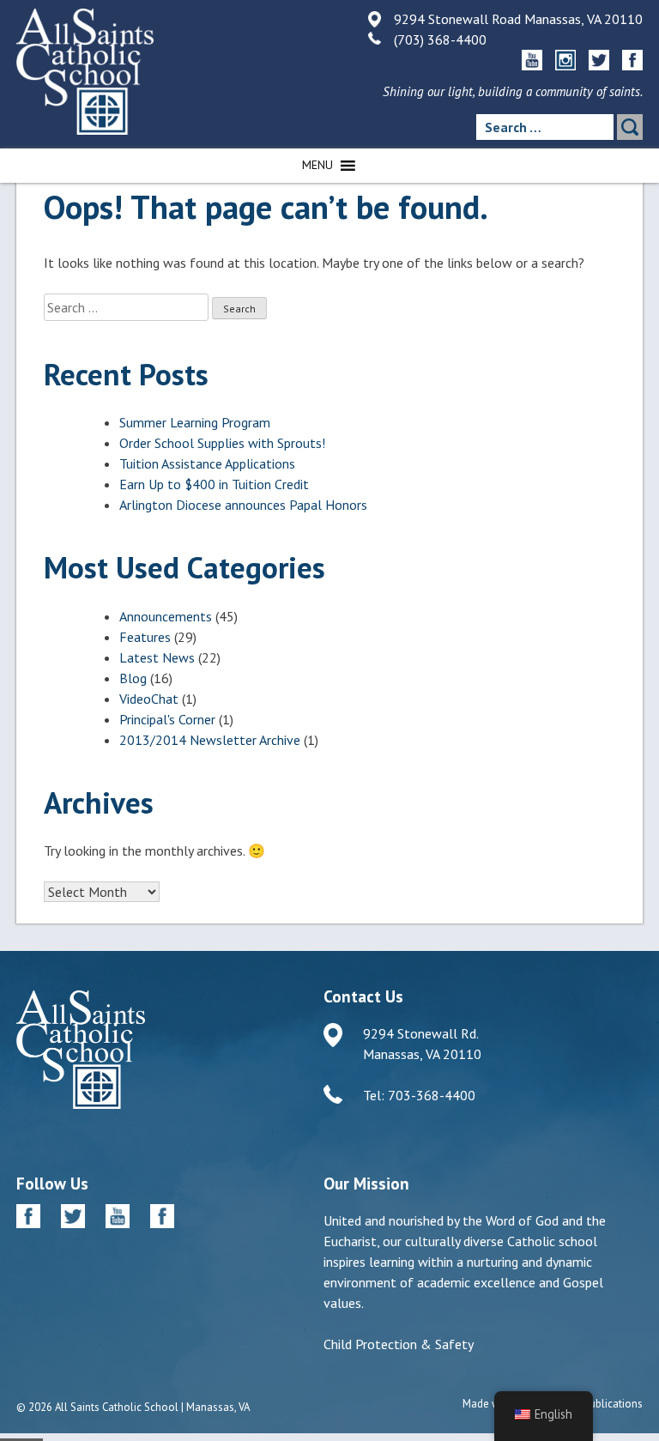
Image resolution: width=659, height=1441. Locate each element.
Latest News (157, 657)
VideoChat (148, 698)
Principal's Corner (167, 719)
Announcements (165, 616)
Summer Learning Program (194, 422)
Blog (133, 678)
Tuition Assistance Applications (207, 463)
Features (145, 636)
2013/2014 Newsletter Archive (209, 739)
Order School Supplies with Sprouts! (222, 442)
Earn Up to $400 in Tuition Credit (214, 484)
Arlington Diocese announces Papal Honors (243, 504)
